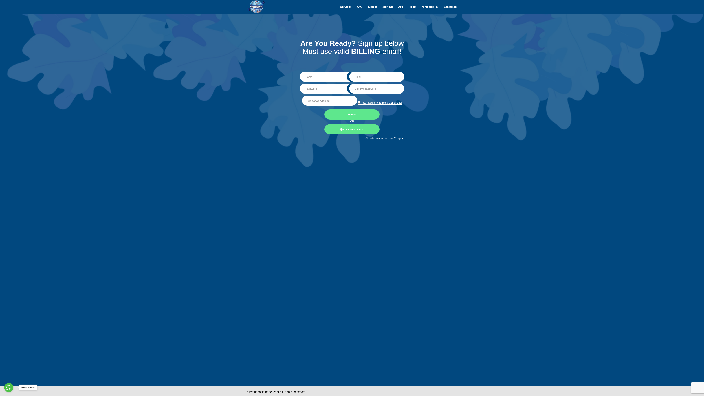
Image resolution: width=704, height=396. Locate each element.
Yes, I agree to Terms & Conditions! (381, 102)
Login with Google (353, 129)
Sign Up (387, 6)
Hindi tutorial (430, 6)
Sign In (372, 6)
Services (345, 6)
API (400, 6)
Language (450, 6)
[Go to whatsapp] (8, 387)
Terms (412, 6)
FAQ (359, 6)
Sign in (400, 138)
